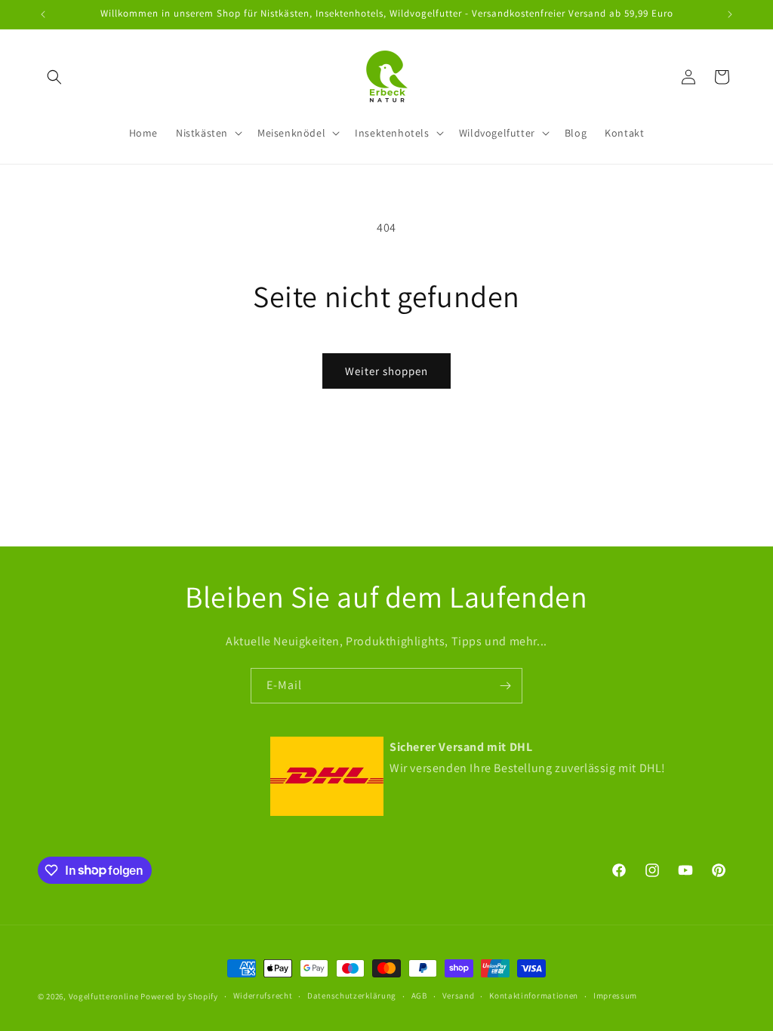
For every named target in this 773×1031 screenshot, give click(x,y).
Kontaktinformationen (533, 995)
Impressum (615, 995)
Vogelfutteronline (104, 996)
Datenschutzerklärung (351, 995)
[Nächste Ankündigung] (730, 14)
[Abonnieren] (505, 685)
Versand (458, 995)
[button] (54, 77)
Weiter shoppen (386, 371)
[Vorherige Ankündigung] (43, 14)
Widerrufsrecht (263, 995)
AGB (419, 995)
